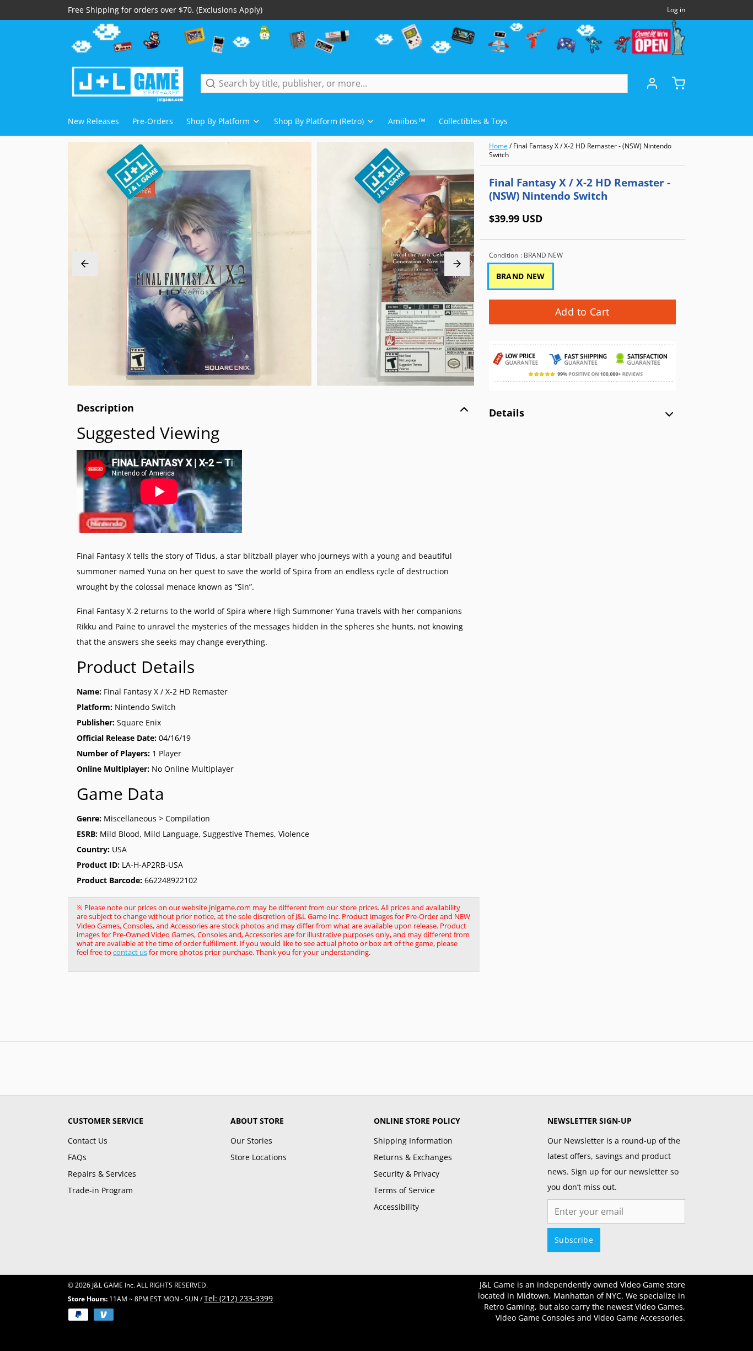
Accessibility (396, 1207)
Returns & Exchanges (413, 1157)
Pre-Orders (152, 121)
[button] (582, 312)
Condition (526, 255)
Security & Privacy (406, 1173)
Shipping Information (413, 1140)
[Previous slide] (85, 263)
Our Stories (251, 1140)
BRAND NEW (520, 276)
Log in (676, 10)
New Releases (93, 121)
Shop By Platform (218, 121)
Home (498, 146)
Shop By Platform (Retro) (319, 121)
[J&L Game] (127, 83)
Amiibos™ (407, 121)
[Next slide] (457, 263)
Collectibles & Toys (473, 121)
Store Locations (258, 1157)
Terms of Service (404, 1190)
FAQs (77, 1157)
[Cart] (674, 83)
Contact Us (87, 1140)
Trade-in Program (100, 1190)
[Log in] (648, 83)
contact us (130, 952)
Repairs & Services (102, 1173)
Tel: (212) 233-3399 (238, 1298)
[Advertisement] (268, 1012)
